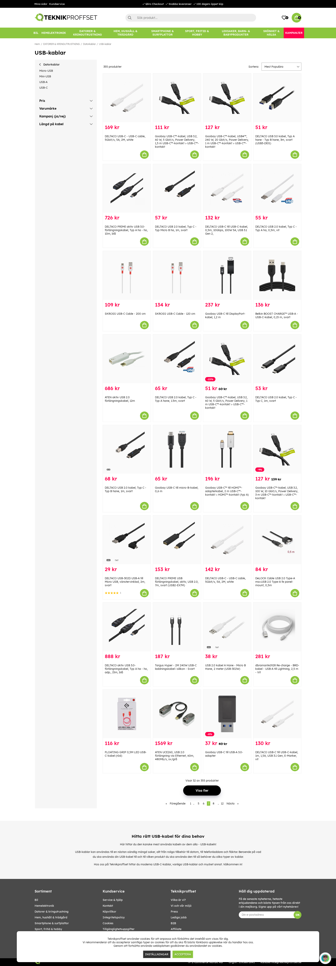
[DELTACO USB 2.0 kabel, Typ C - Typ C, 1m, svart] (277, 359)
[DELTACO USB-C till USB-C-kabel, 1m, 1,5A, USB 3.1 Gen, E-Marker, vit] (277, 714)
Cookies (108, 923)
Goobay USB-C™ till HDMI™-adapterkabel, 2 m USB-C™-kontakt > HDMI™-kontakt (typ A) (227, 491)
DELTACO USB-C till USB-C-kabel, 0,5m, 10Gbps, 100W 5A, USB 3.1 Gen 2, (226, 230)
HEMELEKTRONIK (44, 905)
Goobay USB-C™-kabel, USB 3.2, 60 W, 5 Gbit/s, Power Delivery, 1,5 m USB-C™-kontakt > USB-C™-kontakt (177, 141)
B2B (173, 923)
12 (222, 803)
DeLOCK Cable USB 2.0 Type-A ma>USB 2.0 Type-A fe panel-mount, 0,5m (275, 581)
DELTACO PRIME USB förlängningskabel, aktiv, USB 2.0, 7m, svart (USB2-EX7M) (177, 581)
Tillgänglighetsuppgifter (119, 929)
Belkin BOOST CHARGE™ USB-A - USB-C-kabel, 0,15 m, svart (276, 315)
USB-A (43, 82)
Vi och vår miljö (181, 905)
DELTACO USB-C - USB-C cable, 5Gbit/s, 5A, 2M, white (125, 138)
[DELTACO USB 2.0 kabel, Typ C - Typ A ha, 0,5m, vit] (277, 188)
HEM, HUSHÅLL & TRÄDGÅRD (51, 917)
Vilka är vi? (178, 900)
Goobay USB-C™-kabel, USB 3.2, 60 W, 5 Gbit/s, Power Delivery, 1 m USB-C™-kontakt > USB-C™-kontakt (226, 403)
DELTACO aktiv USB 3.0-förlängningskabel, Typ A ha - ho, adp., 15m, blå (126, 669)
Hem (37, 44)
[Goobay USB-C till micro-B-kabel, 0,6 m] (177, 449)
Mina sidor (40, 3)
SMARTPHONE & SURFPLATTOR (52, 923)
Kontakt (108, 905)
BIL (36, 900)
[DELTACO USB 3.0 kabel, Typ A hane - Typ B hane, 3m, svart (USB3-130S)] (277, 97)
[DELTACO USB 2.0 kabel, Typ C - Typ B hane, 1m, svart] (127, 449)
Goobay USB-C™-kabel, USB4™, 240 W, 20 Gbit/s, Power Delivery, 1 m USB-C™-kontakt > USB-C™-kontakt (227, 141)
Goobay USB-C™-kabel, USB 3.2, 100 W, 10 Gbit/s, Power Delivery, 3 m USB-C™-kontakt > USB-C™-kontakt (276, 493)
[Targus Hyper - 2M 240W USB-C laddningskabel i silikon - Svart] (177, 627)
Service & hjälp (113, 900)
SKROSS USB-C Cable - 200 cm (125, 313)
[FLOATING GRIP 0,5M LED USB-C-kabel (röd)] (127, 714)
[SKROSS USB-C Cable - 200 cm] (127, 275)
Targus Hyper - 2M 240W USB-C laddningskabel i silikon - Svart (176, 667)
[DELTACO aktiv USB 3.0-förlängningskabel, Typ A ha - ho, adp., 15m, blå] (127, 627)
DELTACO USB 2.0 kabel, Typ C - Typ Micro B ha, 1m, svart (175, 228)
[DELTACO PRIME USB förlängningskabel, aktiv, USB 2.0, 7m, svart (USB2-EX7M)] (177, 539)
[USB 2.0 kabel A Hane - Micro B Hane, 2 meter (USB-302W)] (227, 627)
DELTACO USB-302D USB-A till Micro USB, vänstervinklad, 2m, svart (125, 581)
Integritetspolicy (114, 917)
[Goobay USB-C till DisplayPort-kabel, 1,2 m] (227, 275)
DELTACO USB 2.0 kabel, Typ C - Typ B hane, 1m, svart (125, 489)
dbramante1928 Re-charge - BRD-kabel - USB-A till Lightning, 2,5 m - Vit (277, 669)
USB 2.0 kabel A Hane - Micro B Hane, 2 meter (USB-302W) (225, 667)
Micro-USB (46, 70)
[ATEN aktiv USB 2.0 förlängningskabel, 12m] (127, 359)
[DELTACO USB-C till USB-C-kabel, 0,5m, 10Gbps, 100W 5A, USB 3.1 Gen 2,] (227, 188)
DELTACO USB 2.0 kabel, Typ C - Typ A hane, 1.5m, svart (175, 399)
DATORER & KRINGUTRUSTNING (61, 44)
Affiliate (176, 929)
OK (298, 915)
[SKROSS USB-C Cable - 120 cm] (177, 275)
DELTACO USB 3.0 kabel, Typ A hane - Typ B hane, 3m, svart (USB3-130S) (275, 140)
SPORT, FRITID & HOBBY (48, 929)
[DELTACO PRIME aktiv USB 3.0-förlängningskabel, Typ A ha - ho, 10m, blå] (127, 188)
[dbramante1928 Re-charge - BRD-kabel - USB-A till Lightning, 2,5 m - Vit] (277, 627)
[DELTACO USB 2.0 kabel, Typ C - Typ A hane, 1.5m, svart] (177, 359)
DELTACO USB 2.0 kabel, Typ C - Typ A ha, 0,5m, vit (276, 228)
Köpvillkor (109, 911)
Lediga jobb (179, 917)
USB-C (43, 87)
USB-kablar (105, 44)
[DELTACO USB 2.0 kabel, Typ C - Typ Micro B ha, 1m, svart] (177, 188)
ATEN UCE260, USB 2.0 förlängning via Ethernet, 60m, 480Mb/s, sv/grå (174, 755)
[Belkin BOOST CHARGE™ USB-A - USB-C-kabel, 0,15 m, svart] (277, 275)
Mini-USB (45, 76)
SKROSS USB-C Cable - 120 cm (175, 313)
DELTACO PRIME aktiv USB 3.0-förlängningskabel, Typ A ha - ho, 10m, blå (126, 230)
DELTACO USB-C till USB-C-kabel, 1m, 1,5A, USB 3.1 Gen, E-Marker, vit (276, 755)
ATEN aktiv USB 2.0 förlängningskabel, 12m (120, 399)
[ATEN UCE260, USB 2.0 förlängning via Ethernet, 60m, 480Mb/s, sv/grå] (177, 714)
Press (174, 911)
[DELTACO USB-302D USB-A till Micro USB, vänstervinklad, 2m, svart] (127, 539)
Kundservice (57, 3)
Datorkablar (89, 44)
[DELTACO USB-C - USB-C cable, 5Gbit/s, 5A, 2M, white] (127, 97)
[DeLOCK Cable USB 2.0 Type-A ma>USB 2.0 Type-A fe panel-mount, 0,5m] (277, 539)
